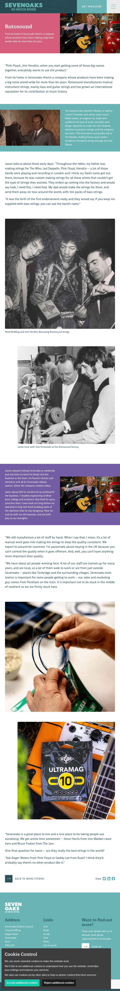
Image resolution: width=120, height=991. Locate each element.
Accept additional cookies (22, 982)
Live (45, 926)
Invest (46, 934)
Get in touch (50, 945)
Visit (45, 937)
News (46, 941)
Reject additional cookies (59, 982)
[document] (60, 453)
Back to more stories (29, 878)
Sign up (97, 946)
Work (46, 930)
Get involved (92, 6)
